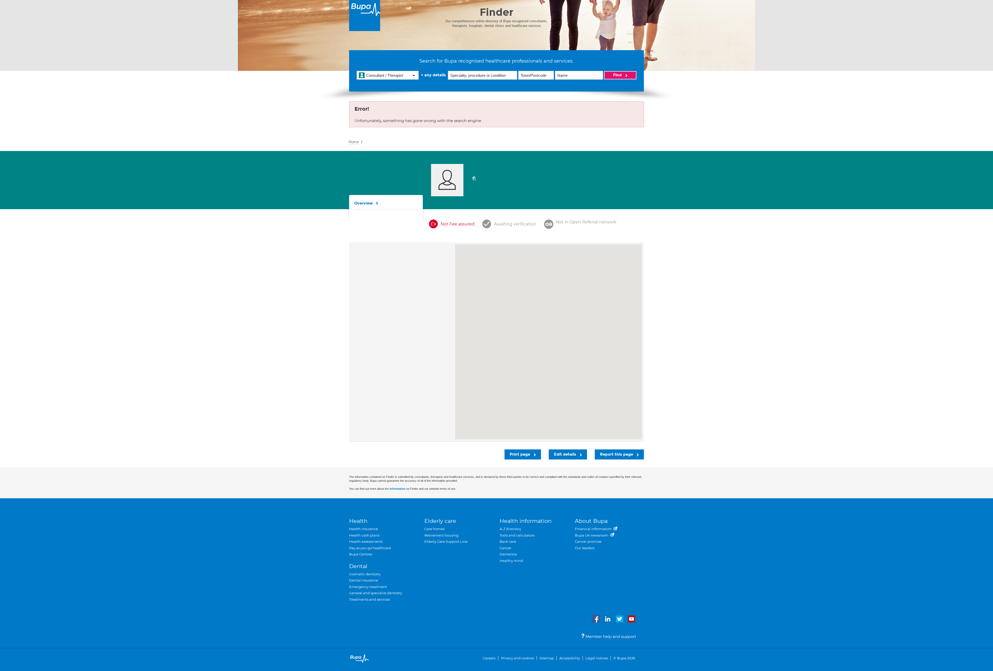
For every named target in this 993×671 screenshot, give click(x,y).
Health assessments (366, 541)
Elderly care (440, 521)
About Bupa (591, 521)
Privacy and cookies (517, 658)
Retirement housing (441, 535)
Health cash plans (364, 535)
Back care (508, 541)
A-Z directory (510, 529)
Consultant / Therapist (384, 75)
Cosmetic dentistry (365, 574)
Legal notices (596, 658)
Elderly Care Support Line (446, 541)
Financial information (593, 529)
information (397, 488)
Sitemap (546, 658)
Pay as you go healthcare (370, 548)
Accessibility (569, 658)
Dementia (508, 554)
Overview (363, 203)
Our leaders (585, 548)
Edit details (565, 454)
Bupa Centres (360, 554)
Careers (489, 658)
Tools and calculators (517, 535)
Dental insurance (363, 580)
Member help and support (610, 636)
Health (358, 521)
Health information (526, 521)
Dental (358, 566)
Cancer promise (588, 541)
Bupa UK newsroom (592, 535)
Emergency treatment (368, 587)
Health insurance (363, 529)
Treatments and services (369, 599)
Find (618, 75)
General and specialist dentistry (375, 593)
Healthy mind (511, 561)
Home (354, 142)
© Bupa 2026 (624, 658)
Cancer (505, 548)
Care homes (434, 529)
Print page (520, 454)
